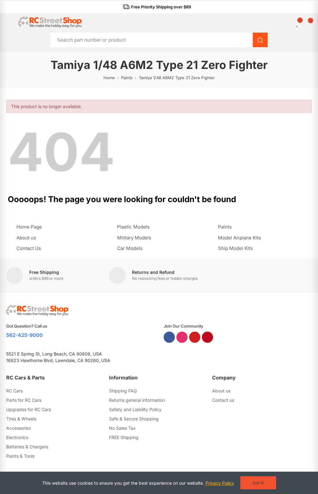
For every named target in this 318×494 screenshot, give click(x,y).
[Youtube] (194, 337)
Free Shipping (44, 272)
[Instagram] (182, 337)
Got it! (258, 482)
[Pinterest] (207, 337)
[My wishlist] (297, 23)
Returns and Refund (153, 272)
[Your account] (293, 23)
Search (260, 40)
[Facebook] (169, 337)
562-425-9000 (24, 335)
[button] (157, 6)
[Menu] (9, 22)
